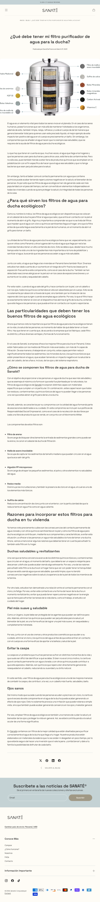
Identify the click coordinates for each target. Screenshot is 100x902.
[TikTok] (19, 880)
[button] (6, 10)
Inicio (22, 20)
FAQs (7, 857)
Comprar (8, 845)
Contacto (9, 861)
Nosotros (8, 853)
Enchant (8, 893)
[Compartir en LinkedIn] (53, 760)
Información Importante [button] (18, 870)
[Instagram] (6, 880)
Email (12, 797)
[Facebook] (12, 880)
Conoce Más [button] (11, 838)
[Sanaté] (15, 818)
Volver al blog (52, 768)
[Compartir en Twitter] (40, 760)
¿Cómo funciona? (12, 849)
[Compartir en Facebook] (59, 760)
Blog (28, 20)
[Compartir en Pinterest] (47, 760)
